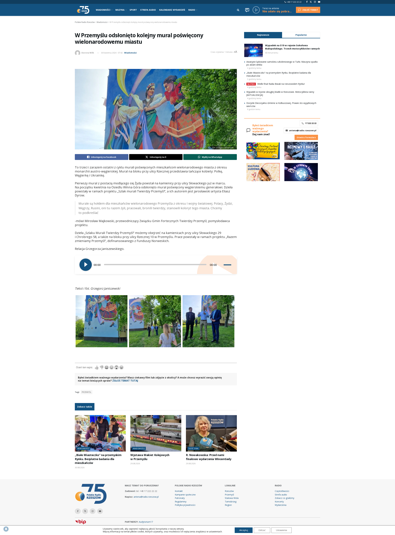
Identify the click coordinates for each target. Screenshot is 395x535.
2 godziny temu (254, 68)
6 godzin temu (253, 109)
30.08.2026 (79, 467)
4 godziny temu (254, 87)
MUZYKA (120, 9)
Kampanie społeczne (185, 494)
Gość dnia (193, 448)
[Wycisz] (221, 264)
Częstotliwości (282, 491)
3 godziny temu (254, 79)
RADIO (191, 9)
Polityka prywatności (185, 504)
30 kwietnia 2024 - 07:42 (112, 52)
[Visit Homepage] (83, 10)
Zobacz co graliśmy (284, 498)
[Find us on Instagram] (315, 2)
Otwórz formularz (306, 137)
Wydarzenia (280, 504)
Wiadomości (130, 52)
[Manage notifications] (6, 529)
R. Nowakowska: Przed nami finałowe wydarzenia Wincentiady (208, 457)
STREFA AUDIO (148, 9)
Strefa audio (281, 494)
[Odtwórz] (85, 265)
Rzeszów (229, 491)
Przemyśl (86, 392)
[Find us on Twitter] (311, 2)
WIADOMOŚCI (103, 9)
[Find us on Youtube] (319, 2)
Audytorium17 (146, 521)
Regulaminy (180, 501)
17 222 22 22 (310, 123)
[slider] (228, 265)
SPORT (133, 9)
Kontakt (179, 491)
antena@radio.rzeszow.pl (302, 130)
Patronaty (180, 498)
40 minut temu (271, 52)
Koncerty (279, 501)
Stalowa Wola (232, 498)
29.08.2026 (135, 463)
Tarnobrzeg (230, 501)
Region (228, 504)
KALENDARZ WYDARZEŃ (172, 9)
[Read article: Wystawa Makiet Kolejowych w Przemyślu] (155, 433)
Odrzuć (262, 530)
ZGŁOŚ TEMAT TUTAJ (125, 380)
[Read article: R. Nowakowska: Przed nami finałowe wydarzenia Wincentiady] (211, 433)
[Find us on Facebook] (307, 2)
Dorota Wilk (87, 52)
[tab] (263, 35)
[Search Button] (238, 10)
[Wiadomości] (247, 10)
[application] (156, 264)
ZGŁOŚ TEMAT (310, 9)
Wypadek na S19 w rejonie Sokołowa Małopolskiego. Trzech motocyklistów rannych (292, 47)
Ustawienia (281, 530)
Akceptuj (243, 530)
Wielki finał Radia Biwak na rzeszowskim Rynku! (281, 83)
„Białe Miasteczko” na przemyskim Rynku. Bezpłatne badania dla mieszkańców (98, 459)
